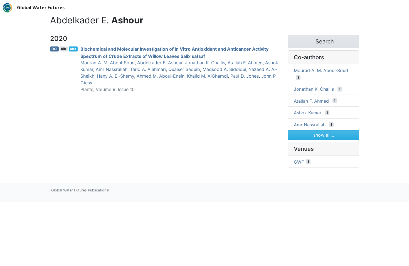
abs (73, 49)
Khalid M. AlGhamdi (207, 76)
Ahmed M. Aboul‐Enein (160, 76)
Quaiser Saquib (184, 69)
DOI (54, 49)
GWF (299, 161)
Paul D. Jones (244, 76)
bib (63, 49)
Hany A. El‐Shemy (115, 76)
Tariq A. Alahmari (148, 69)
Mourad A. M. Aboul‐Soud (107, 62)
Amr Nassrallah (111, 69)
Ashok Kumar (307, 112)
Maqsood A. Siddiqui (224, 69)
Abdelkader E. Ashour (160, 62)
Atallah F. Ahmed (245, 62)
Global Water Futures (41, 7)
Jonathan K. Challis (205, 62)
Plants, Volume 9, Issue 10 (107, 89)
